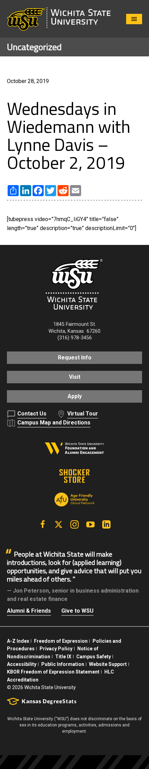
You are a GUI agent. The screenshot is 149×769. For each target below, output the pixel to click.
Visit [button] (74, 377)
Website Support (108, 664)
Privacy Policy (56, 648)
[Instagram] (74, 524)
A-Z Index (18, 641)
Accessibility (21, 664)
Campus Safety (93, 656)
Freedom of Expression (61, 641)
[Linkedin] (106, 524)
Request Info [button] (74, 357)
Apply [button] (75, 396)
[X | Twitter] (58, 524)
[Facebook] (42, 524)
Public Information (62, 664)
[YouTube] (90, 524)
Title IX (63, 656)
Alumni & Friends (29, 610)
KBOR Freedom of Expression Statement (53, 672)
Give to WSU (77, 610)
